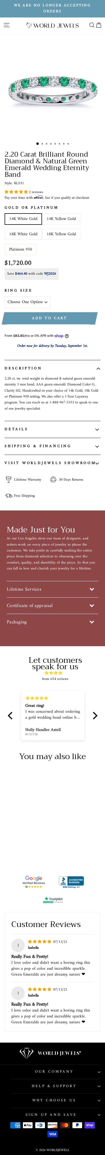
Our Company (54, 1071)
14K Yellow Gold (61, 219)
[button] (17, 192)
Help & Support (54, 1086)
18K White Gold (23, 234)
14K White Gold (23, 219)
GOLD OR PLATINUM (31, 208)
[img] (55, 673)
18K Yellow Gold (61, 234)
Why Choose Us (54, 1100)
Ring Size (18, 291)
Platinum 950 (20, 249)
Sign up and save (51, 1115)
